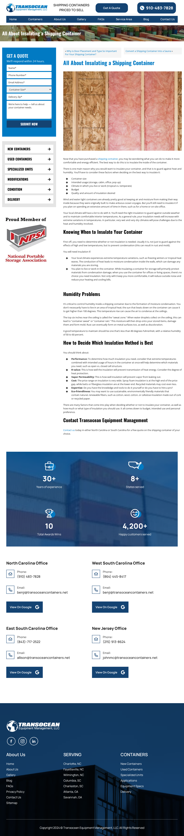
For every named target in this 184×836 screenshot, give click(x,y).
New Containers (19, 149)
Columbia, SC (72, 780)
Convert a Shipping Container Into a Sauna (148, 51)
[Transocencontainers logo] (26, 8)
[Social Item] (11, 742)
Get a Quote (111, 8)
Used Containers (20, 159)
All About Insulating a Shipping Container (108, 63)
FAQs (101, 19)
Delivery (14, 199)
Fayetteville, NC (73, 769)
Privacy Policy (15, 792)
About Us (60, 19)
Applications (129, 780)
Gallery (81, 19)
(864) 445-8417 (114, 576)
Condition (15, 189)
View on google (21, 607)
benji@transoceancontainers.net (42, 592)
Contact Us (167, 19)
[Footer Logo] (33, 726)
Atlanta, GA (70, 792)
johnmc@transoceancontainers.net (130, 657)
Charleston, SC (73, 786)
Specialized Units (20, 169)
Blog (146, 19)
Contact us (69, 430)
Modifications (18, 179)
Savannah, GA (72, 797)
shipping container (108, 158)
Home (13, 19)
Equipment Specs (132, 786)
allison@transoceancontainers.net (43, 657)
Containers (35, 19)
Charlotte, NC (72, 764)
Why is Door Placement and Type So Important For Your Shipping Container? (91, 52)
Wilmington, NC (73, 775)
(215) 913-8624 (114, 642)
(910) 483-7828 (28, 576)
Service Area (124, 19)
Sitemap (11, 803)
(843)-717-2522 (29, 642)
